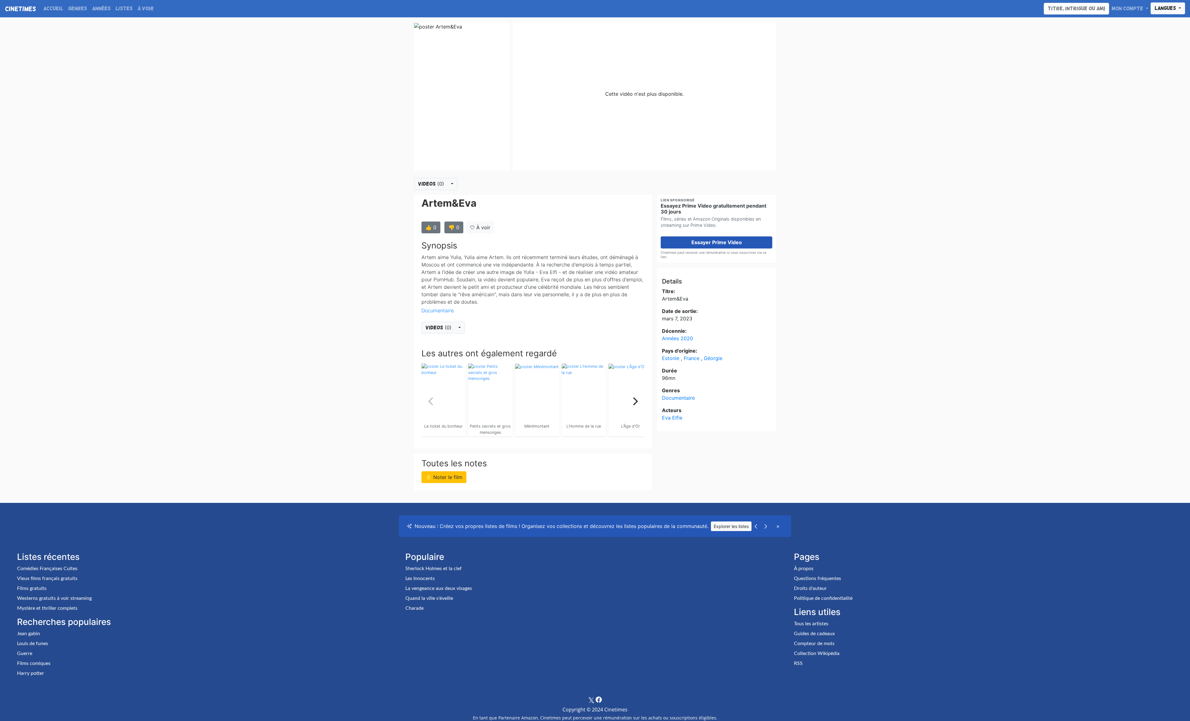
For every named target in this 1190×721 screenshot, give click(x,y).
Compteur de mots (814, 643)
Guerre (24, 653)
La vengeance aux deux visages (438, 588)
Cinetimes (20, 8)
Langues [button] (1166, 8)
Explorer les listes (731, 526)
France (692, 358)
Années (101, 8)
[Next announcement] (765, 526)
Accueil (53, 8)
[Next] (634, 401)
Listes (124, 8)
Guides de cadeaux (814, 633)
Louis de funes (32, 643)
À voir (146, 8)
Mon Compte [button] (1128, 8)
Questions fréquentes (817, 578)
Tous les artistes (811, 623)
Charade (414, 608)
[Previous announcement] (755, 526)
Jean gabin (28, 633)
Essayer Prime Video (716, 242)
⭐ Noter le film (443, 477)
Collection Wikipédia (817, 653)
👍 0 (430, 227)
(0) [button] (432, 184)
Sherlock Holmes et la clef (433, 568)
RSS (798, 663)
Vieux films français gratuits (47, 578)
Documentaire (437, 310)
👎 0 (453, 227)
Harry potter (30, 673)
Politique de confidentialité (823, 598)
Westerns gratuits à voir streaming (54, 598)
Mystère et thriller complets (47, 608)
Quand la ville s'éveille (429, 598)
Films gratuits (31, 588)
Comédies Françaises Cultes (47, 568)
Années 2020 (677, 338)
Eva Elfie (672, 418)
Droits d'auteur (810, 588)
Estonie (671, 358)
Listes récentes (48, 557)
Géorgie (713, 358)
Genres (77, 8)
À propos (803, 568)
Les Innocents (420, 578)
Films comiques (34, 663)
